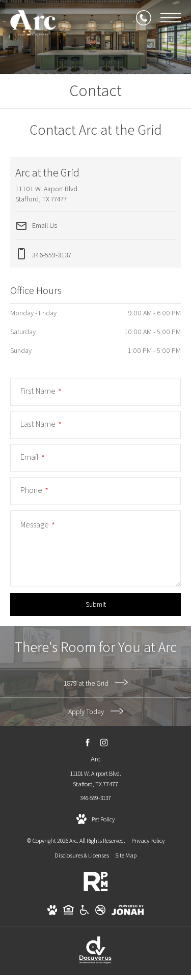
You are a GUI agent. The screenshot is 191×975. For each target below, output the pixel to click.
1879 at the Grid (87, 683)
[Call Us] (143, 17)
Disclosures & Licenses (81, 855)
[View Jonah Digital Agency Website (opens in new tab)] (128, 912)
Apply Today (86, 711)
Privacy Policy (148, 840)
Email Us (44, 224)
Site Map (126, 855)
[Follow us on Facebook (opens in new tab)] (87, 742)
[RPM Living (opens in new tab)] (95, 889)
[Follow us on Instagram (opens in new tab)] (103, 742)
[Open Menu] (170, 17)
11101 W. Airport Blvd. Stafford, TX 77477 (95, 779)
